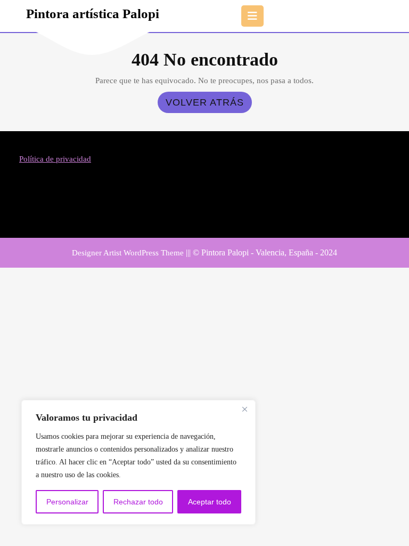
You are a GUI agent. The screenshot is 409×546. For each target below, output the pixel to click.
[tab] (252, 16)
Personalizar (67, 501)
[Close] (244, 409)
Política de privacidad (55, 159)
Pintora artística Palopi (92, 13)
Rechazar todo (138, 501)
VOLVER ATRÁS (209, 105)
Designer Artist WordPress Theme (128, 252)
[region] (138, 462)
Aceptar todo (209, 501)
